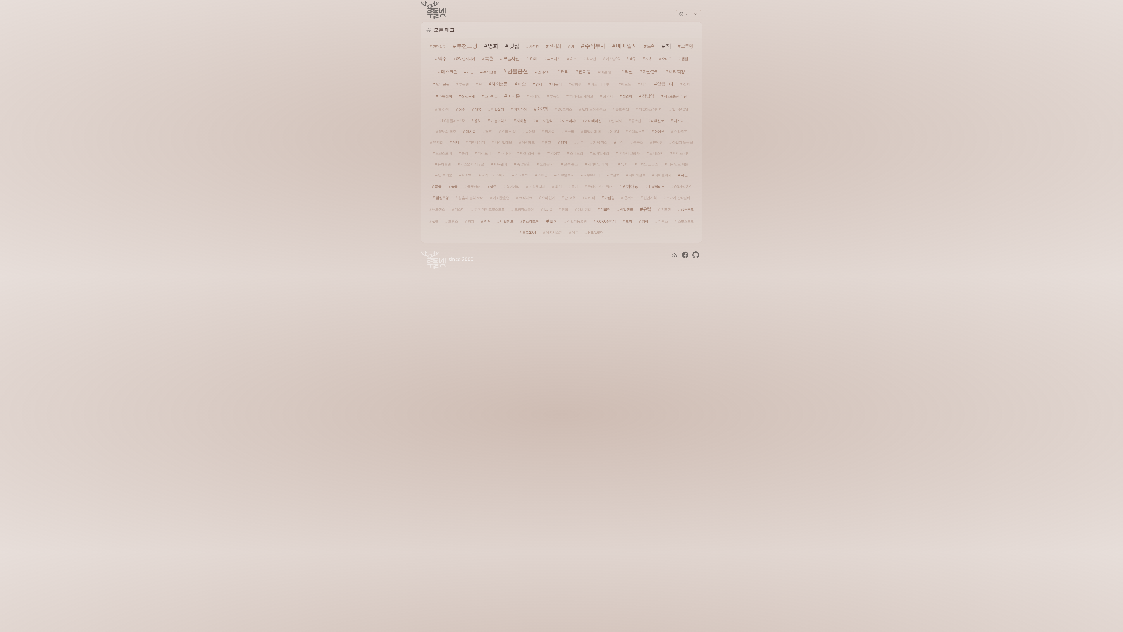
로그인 (691, 14)
